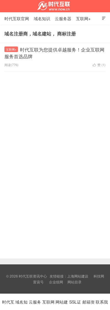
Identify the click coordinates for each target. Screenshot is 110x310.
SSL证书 (75, 304)
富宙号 (38, 281)
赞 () (99, 64)
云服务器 (63, 18)
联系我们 (102, 304)
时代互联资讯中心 (55, 6)
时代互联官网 (16, 18)
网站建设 (61, 304)
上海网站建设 (77, 275)
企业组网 (56, 281)
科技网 (99, 275)
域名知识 (42, 18)
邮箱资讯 (88, 304)
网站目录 (74, 281)
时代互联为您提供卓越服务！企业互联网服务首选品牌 (54, 52)
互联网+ (83, 18)
